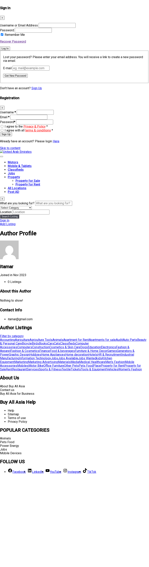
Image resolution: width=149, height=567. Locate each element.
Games (112, 351)
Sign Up (36, 88)
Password (7, 30)
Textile (66, 369)
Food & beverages (62, 351)
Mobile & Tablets (20, 166)
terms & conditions (38, 130)
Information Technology (35, 358)
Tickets (76, 369)
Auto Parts (130, 340)
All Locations (17, 188)
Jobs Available (68, 358)
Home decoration (76, 354)
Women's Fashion (130, 369)
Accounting (7, 340)
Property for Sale (28, 181)
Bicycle (27, 343)
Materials (64, 362)
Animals (57, 340)
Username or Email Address (19, 25)
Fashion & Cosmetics (24, 351)
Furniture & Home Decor (91, 351)
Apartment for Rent (76, 340)
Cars (51, 343)
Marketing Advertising (43, 362)
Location (6, 212)
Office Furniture (53, 366)
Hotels (93, 354)
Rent (9, 369)
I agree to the (26, 126)
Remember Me (15, 35)
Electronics (108, 347)
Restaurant (19, 369)
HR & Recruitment (109, 354)
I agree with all (29, 130)
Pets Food (86, 366)
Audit (119, 340)
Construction (40, 347)
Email (5, 117)
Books (43, 343)
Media (75, 362)
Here (56, 141)
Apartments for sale (102, 340)
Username (8, 112)
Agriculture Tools (40, 340)
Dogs (84, 347)
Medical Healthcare (92, 362)
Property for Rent (28, 184)
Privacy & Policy (34, 126)
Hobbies (35, 354)
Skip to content (10, 148)
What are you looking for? (17, 203)
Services (33, 369)
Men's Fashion (115, 362)
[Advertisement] (74, 521)
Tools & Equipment (93, 369)
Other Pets (71, 366)
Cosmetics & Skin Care (64, 347)
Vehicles (112, 369)
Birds (35, 343)
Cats (57, 343)
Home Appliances (53, 354)
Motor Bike (36, 366)
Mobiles (23, 366)
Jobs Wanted (87, 358)
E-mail (7, 68)
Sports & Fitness (50, 369)
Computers (24, 347)
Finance (44, 351)
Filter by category (12, 336)
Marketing (21, 362)
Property (14, 177)
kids (99, 358)
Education (94, 347)
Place (97, 366)
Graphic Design (19, 354)
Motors (13, 162)
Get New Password (15, 75)
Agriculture (22, 340)
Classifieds (16, 170)
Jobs (11, 173)
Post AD (13, 192)
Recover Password (13, 41)
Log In (5, 48)
